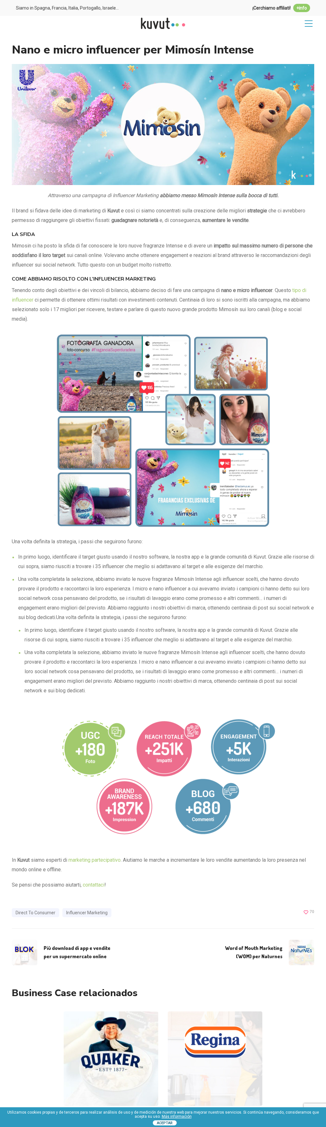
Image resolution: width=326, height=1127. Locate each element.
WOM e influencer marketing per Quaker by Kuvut (111, 1030)
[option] (111, 1063)
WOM (140, 1078)
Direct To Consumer (35, 912)
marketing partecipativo (94, 860)
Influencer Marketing (87, 912)
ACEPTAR (165, 1123)
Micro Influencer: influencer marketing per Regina (215, 1030)
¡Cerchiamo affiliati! (279, 8)
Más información (177, 1116)
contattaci (93, 885)
